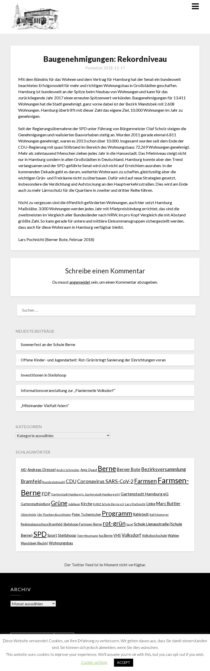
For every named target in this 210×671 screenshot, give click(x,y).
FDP (45, 493)
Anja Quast (88, 470)
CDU (71, 481)
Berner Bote (128, 469)
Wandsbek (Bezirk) (34, 543)
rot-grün (114, 523)
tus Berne (106, 536)
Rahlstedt (141, 514)
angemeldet (79, 282)
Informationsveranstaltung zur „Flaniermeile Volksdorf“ (68, 390)
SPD (40, 534)
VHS (117, 535)
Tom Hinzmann (87, 536)
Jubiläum (74, 504)
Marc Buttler (168, 503)
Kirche (86, 503)
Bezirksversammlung (163, 469)
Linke (150, 503)
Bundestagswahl (53, 482)
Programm (117, 513)
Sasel (129, 524)
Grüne (59, 503)
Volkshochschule (154, 535)
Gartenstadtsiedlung (35, 504)
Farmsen (145, 480)
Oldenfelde (28, 514)
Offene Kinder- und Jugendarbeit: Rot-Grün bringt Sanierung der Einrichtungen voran (93, 360)
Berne (107, 468)
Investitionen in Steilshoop (43, 375)
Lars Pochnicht (135, 504)
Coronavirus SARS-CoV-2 (105, 481)
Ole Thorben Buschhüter (54, 514)
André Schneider (68, 470)
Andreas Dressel (41, 469)
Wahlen (173, 535)
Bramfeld (31, 481)
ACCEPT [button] (123, 662)
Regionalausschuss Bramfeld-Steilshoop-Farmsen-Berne (61, 524)
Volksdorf (131, 535)
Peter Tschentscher (86, 514)
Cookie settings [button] (94, 662)
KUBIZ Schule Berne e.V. (108, 504)
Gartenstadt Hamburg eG (145, 493)
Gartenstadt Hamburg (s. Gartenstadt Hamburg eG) (85, 494)
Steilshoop (67, 535)
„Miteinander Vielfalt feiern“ (45, 405)
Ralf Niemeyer (159, 514)
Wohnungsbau (61, 543)
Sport (52, 535)
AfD (24, 470)
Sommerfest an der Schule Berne (48, 344)
